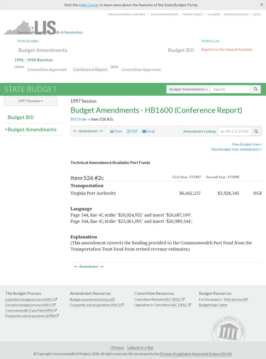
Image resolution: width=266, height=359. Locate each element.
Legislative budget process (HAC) (29, 299)
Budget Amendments (42, 50)
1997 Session (29, 101)
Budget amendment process (90, 299)
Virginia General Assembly (127, 14)
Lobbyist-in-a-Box (140, 347)
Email (150, 131)
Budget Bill (181, 50)
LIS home (214, 14)
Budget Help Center (213, 305)
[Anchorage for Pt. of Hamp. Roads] (75, 131)
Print (118, 131)
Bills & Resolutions (68, 32)
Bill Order (78, 119)
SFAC (177, 299)
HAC (167, 299)
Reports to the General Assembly (226, 49)
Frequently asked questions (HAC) (95, 305)
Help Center (89, 5)
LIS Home (117, 347)
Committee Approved (47, 69)
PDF (134, 131)
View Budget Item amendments (236, 149)
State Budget (28, 41)
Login (257, 14)
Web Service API (236, 299)
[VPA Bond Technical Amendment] (101, 131)
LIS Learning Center (164, 14)
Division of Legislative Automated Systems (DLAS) (196, 354)
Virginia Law (210, 41)
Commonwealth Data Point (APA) (29, 310)
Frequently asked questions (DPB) (30, 316)
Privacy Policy (193, 14)
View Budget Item (246, 144)
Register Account (236, 14)
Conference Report (90, 69)
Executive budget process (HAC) (28, 305)
